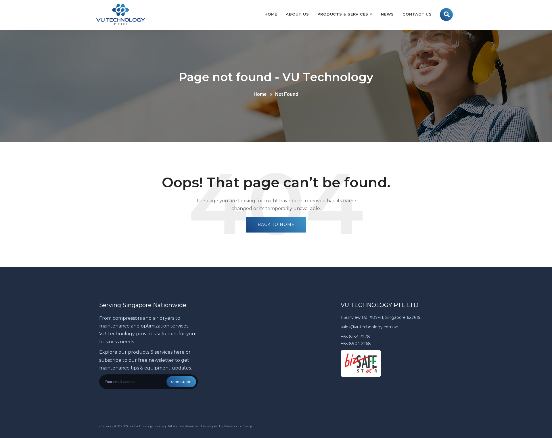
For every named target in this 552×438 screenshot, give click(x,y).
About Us (297, 14)
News (387, 14)
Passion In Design (238, 426)
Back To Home (276, 224)
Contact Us (417, 14)
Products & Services (342, 14)
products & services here (156, 352)
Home (270, 14)
